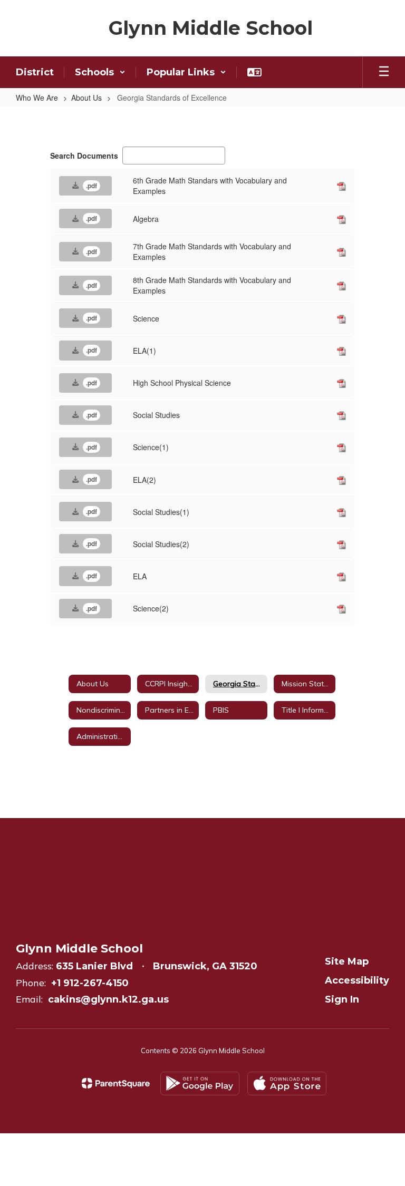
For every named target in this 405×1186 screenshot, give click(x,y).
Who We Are (37, 97)
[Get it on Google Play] (199, 1083)
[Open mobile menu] (384, 72)
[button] (100, 72)
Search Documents (84, 155)
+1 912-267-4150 (90, 983)
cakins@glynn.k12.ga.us (108, 999)
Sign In (342, 999)
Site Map (347, 961)
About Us (86, 97)
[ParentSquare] (115, 1083)
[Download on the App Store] (286, 1083)
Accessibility (357, 980)
